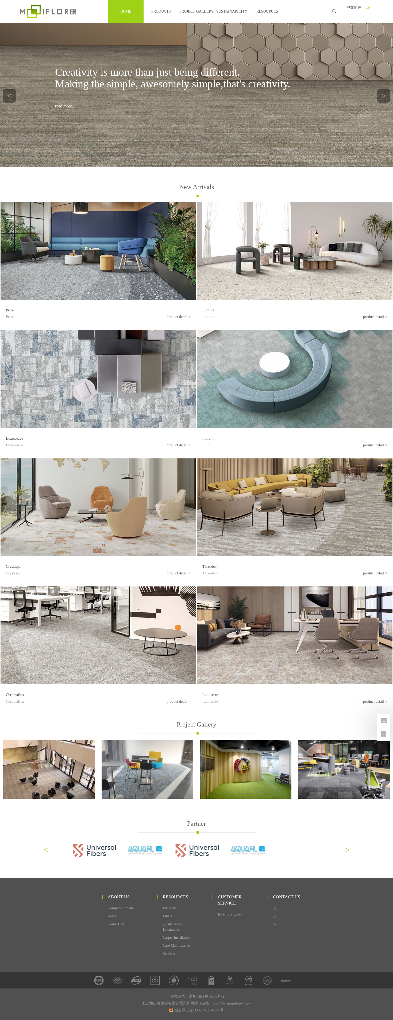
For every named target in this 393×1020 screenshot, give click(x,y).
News (112, 916)
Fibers (167, 916)
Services (169, 954)
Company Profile (121, 908)
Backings (169, 908)
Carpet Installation (177, 938)
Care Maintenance (176, 946)
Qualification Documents (173, 927)
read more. (64, 106)
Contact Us (116, 924)
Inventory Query (230, 914)
